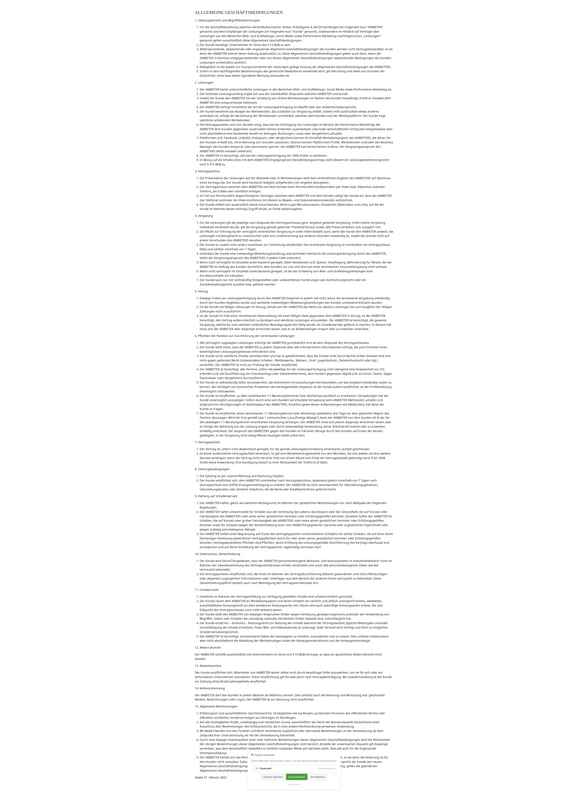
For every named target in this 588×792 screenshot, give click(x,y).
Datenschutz (294, 784)
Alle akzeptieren (296, 776)
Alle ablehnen (317, 776)
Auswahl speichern (273, 776)
